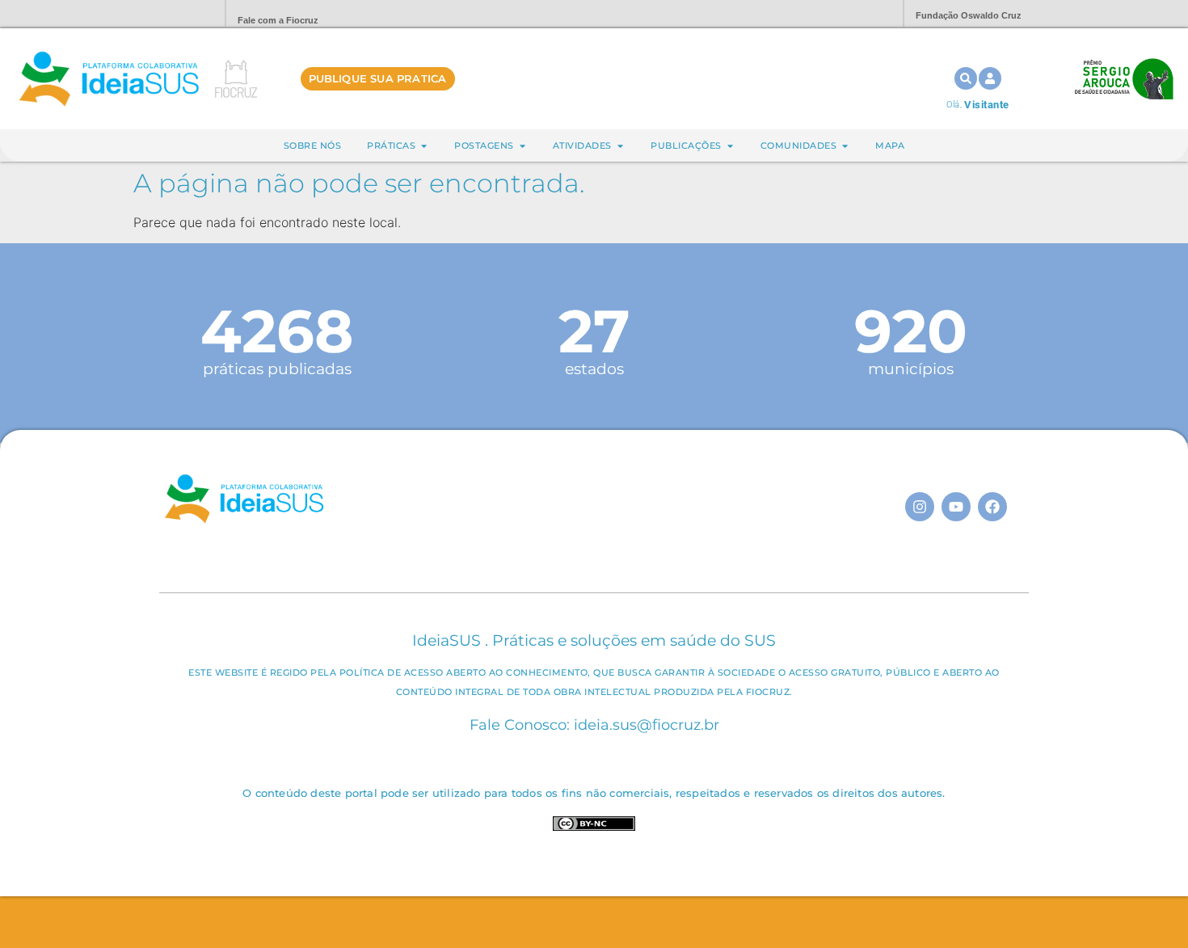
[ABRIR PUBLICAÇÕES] (730, 145)
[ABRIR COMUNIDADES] (844, 145)
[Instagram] (919, 506)
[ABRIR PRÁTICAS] (423, 145)
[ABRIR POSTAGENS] (522, 145)
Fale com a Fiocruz (278, 20)
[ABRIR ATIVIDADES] (620, 145)
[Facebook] (992, 506)
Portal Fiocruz (173, 14)
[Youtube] (956, 506)
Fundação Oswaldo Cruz (969, 15)
